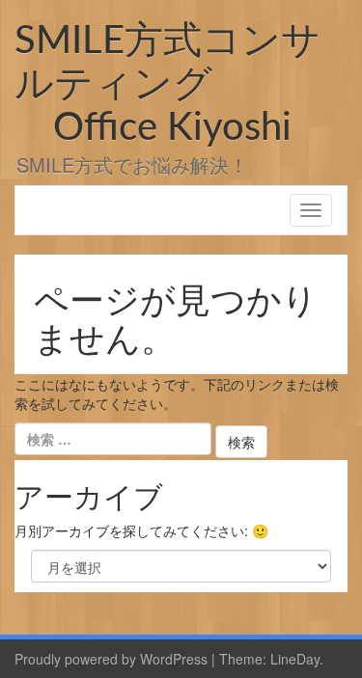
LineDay (295, 658)
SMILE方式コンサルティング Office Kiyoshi (167, 85)
